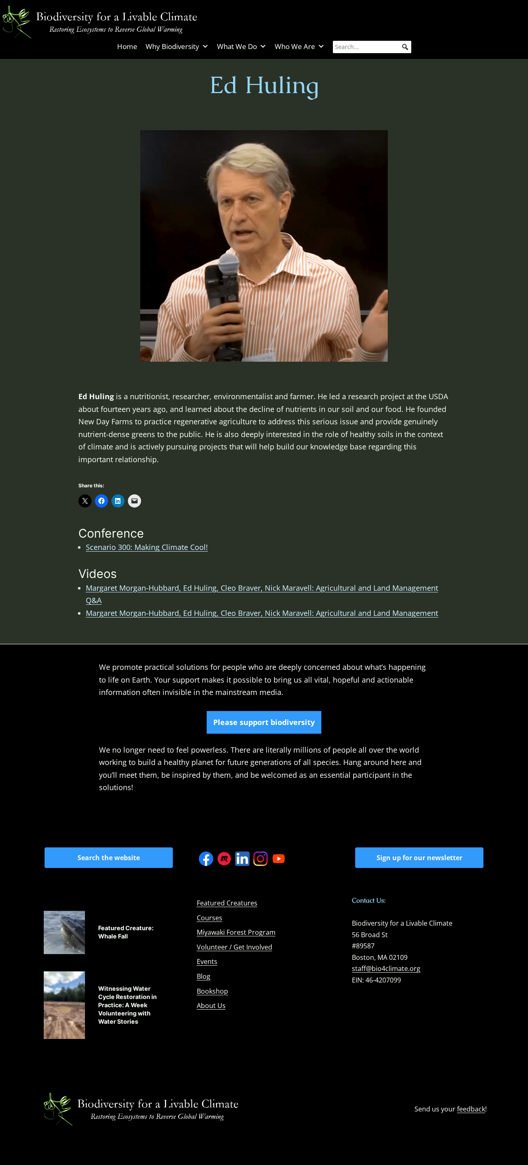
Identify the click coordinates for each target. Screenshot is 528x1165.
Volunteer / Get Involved (234, 947)
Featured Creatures (227, 903)
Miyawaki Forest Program (236, 932)
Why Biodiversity (172, 46)
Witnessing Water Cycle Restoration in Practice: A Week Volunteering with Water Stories (127, 1005)
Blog (203, 976)
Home (127, 46)
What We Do (237, 46)
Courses (209, 917)
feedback (471, 1109)
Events (207, 961)
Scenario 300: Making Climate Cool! (147, 547)
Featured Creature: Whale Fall (125, 932)
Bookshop (212, 991)
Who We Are (295, 46)
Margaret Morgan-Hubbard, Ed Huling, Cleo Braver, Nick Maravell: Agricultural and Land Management (262, 613)
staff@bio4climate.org (386, 968)
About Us (211, 1005)
